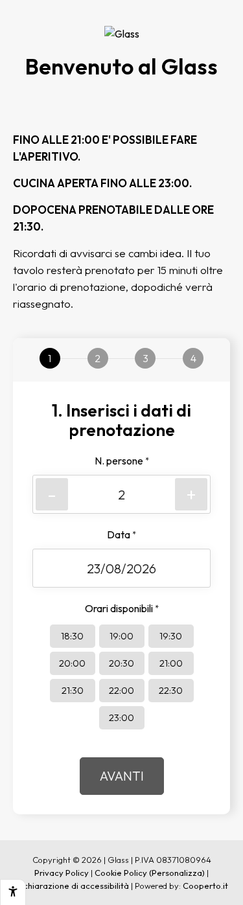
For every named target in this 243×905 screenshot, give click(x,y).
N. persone (122, 460)
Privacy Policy (61, 872)
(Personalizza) (177, 872)
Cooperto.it (205, 885)
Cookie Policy (121, 872)
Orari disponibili (122, 608)
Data (121, 534)
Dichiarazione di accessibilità (72, 885)
